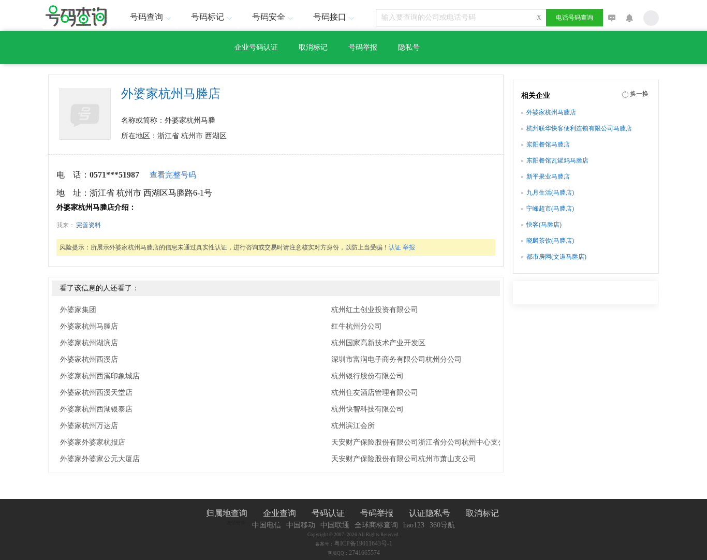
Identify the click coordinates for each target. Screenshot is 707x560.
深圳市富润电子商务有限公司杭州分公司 (396, 359)
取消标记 (313, 47)
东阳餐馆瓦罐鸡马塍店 (557, 160)
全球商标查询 (376, 525)
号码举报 (362, 47)
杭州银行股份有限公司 (367, 376)
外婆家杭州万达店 (89, 426)
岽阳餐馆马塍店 (548, 144)
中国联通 (334, 525)
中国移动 (300, 525)
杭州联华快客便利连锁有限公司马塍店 (579, 128)
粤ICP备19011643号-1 (363, 543)
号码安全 (268, 16)
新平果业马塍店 (548, 176)
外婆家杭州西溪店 (89, 359)
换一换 (639, 93)
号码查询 (146, 16)
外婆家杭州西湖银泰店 (96, 409)
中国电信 (266, 525)
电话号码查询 (574, 17)
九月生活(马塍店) (550, 192)
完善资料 (88, 225)
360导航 (442, 525)
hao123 (413, 525)
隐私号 (409, 47)
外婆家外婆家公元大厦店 (100, 459)
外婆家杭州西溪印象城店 (100, 376)
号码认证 (328, 513)
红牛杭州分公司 (356, 326)
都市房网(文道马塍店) (556, 256)
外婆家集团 (78, 310)
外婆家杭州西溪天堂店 (96, 392)
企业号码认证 (256, 47)
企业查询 (279, 513)
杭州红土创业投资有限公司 (374, 310)
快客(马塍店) (544, 224)
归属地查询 (226, 513)
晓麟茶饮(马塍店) (550, 240)
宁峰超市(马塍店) (550, 208)
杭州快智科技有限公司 (367, 409)
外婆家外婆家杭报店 (92, 442)
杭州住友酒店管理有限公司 (374, 392)
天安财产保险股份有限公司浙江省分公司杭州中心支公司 (421, 442)
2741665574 (364, 552)
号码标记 (207, 16)
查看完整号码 (173, 175)
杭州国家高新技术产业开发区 (378, 343)
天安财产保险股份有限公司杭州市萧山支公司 (403, 459)
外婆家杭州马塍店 (89, 326)
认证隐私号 (429, 513)
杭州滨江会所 (353, 426)
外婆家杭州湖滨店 (89, 343)
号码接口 (329, 16)
